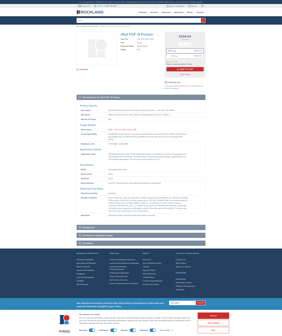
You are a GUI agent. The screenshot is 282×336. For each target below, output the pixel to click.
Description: (86, 110)
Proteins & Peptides (85, 270)
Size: (123, 43)
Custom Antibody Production (122, 259)
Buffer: (84, 169)
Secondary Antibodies (86, 263)
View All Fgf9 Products (124, 129)
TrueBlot (80, 281)
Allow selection (213, 323)
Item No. (124, 39)
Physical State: (127, 46)
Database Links (88, 144)
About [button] (190, 12)
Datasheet (83, 69)
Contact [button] (200, 12)
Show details (165, 330)
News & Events (149, 274)
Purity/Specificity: (89, 134)
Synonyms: (86, 115)
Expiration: (85, 215)
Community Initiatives (152, 281)
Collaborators (149, 277)
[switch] (113, 330)
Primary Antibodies (85, 259)
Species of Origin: (88, 119)
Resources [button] (178, 12)
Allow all (213, 316)
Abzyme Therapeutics (185, 286)
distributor (184, 86)
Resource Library (183, 267)
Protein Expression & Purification (124, 283)
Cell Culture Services (119, 280)
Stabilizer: (85, 178)
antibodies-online (184, 282)
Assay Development (118, 276)
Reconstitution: (87, 183)
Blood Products (83, 267)
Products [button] (143, 12)
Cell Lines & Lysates (85, 277)
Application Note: (88, 154)
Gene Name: (86, 130)
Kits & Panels (82, 284)
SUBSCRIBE (200, 303)
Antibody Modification (120, 273)
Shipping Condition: (89, 193)
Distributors (181, 279)
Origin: (124, 49)
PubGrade (180, 290)
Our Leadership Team (152, 263)
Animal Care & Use (151, 284)
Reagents (81, 274)
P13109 (111, 144)
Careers (146, 267)
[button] (202, 6)
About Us (147, 259)
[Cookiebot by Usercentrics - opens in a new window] (64, 331)
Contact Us (181, 259)
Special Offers (149, 270)
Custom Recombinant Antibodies (124, 263)
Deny (213, 330)
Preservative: (87, 174)
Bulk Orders (185, 74)
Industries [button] (166, 12)
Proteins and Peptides (89, 26)
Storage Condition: (89, 198)
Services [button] (154, 12)
